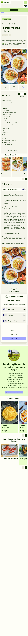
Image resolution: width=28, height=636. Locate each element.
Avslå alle (14, 330)
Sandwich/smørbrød (7, 19)
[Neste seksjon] (26, 10)
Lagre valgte (14, 334)
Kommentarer (23, 10)
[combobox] (12, 6)
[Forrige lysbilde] (23, 179)
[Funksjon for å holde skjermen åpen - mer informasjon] (17, 189)
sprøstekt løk (5, 43)
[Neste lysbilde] (26, 179)
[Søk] (2, 6)
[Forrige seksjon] (2, 10)
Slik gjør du (14, 10)
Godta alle (14, 338)
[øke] (25, 94)
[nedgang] (19, 94)
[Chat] (25, 6)
